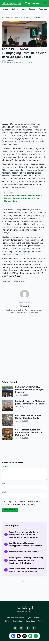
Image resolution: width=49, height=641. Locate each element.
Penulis (41, 621)
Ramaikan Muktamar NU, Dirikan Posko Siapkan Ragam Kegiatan (29, 389)
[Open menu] (44, 3)
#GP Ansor (6, 281)
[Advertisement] (24, 93)
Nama (4, 483)
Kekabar (9, 17)
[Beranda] (3, 17)
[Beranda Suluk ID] (24, 608)
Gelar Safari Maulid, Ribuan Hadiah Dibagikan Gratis (28, 416)
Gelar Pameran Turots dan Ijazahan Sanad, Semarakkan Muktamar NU (29, 432)
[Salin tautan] (36, 636)
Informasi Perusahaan (15, 618)
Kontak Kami (18, 621)
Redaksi (10, 61)
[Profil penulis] (4, 62)
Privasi (7, 621)
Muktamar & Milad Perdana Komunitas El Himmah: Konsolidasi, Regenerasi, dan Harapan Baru (23, 198)
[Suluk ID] (11, 3)
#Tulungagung (19, 281)
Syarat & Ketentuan (35, 618)
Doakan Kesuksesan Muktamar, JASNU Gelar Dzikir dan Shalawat (31, 402)
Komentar (6, 467)
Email (4, 492)
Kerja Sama (30, 621)
